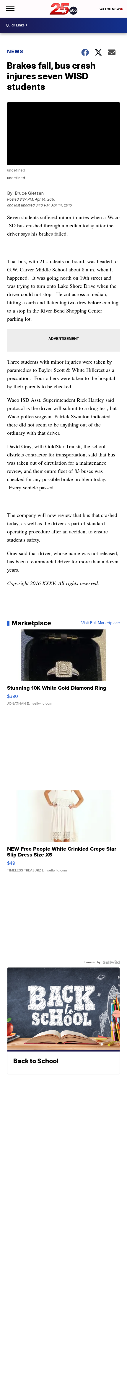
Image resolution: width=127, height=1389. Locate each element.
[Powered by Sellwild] (111, 962)
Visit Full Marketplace (100, 623)
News (15, 51)
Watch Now (110, 9)
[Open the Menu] (9, 8)
